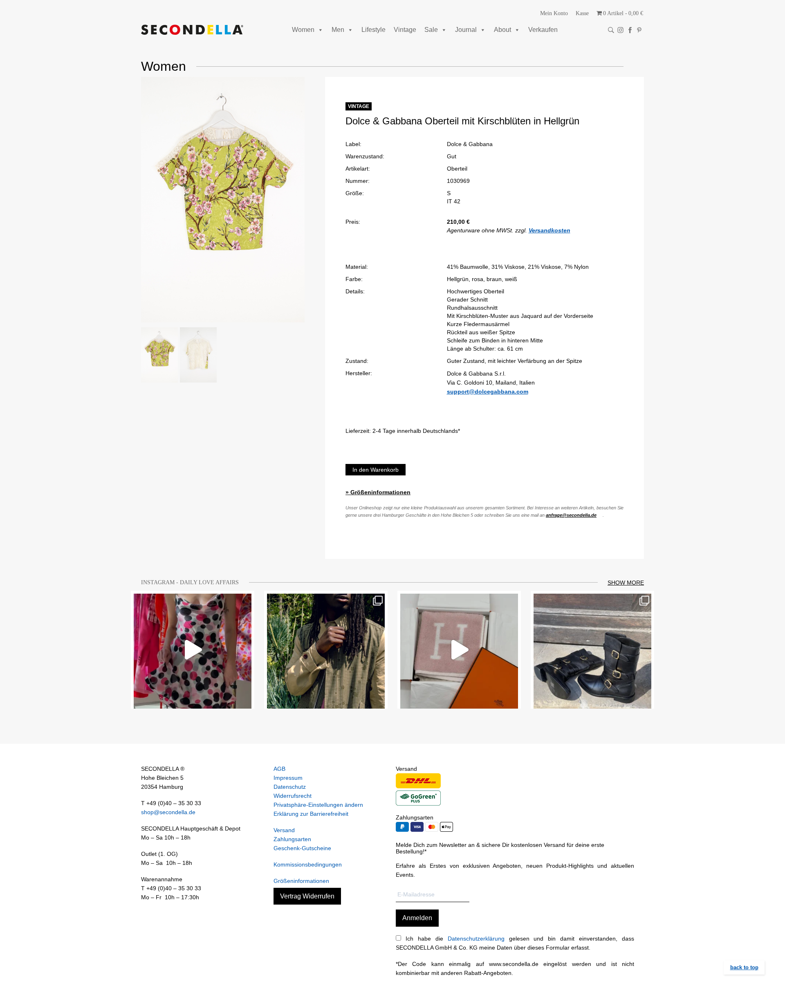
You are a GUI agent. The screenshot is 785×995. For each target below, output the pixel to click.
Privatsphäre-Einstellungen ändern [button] (318, 804)
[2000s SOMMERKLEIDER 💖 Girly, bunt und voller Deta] (192, 650)
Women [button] (303, 29)
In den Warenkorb (375, 469)
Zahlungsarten (292, 839)
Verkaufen (543, 29)
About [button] (502, 29)
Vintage (405, 29)
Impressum (288, 777)
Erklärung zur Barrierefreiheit (311, 813)
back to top (744, 967)
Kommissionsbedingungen (308, 864)
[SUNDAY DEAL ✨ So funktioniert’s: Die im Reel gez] (459, 650)
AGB (279, 768)
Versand (284, 830)
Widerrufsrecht (293, 795)
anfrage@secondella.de (571, 515)
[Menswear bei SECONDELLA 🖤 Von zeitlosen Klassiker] (326, 650)
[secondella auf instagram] (620, 30)
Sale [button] (431, 29)
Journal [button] (466, 29)
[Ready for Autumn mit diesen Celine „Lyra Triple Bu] (592, 650)
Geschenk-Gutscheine (302, 848)
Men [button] (338, 29)
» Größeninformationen (377, 492)
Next (317, 199)
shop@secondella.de (168, 812)
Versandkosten (549, 230)
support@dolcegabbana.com (487, 391)
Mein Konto (554, 13)
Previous (129, 199)
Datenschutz (290, 786)
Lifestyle (373, 29)
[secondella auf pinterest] (639, 30)
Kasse (582, 13)
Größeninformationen (301, 881)
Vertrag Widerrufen (307, 896)
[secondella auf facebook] (630, 30)
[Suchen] (611, 30)
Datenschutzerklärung (476, 938)
